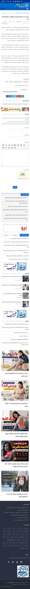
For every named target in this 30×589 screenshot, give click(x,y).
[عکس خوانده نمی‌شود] (23, 174)
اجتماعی (20, 13)
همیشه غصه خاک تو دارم (23, 510)
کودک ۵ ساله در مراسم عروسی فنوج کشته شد (19, 238)
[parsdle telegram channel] (17, 562)
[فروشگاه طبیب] (15, 314)
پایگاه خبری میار (26, 13)
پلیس (16, 545)
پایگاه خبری (25, 545)
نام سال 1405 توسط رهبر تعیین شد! (21, 332)
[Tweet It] (15, 96)
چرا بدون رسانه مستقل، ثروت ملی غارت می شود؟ (17, 206)
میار (7, 542)
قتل (14, 542)
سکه (23, 540)
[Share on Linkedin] (10, 96)
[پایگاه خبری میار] (22, 5)
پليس (20, 545)
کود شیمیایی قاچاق (17, 81)
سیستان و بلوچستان (11, 540)
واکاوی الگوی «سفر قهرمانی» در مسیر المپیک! (19, 339)
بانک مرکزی (26, 531)
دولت (27, 537)
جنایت (22, 534)
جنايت (26, 534)
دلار (4, 534)
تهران (4, 531)
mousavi (18, 21)
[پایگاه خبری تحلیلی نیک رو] (15, 228)
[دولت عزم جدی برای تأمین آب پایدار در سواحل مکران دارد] (26, 278)
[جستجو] (3, 1)
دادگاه (14, 534)
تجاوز (17, 531)
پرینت (4, 21)
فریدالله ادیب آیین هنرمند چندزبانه (21, 520)
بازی (5, 528)
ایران (14, 528)
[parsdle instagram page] (21, 562)
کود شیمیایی (25, 81)
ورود (3, 8)
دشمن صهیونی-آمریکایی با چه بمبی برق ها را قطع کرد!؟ (17, 507)
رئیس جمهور (21, 537)
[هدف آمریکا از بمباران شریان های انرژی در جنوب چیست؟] (26, 295)
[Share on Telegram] (12, 96)
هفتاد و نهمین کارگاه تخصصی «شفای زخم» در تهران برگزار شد (16, 324)
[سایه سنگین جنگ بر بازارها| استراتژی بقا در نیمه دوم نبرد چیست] (26, 304)
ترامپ (13, 531)
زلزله (8, 537)
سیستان (18, 540)
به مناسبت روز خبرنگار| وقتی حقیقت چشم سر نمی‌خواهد (16, 197)
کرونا (8, 545)
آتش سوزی (26, 528)
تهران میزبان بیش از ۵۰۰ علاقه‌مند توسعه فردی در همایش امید (16, 512)
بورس (21, 531)
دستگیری (9, 534)
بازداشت (9, 528)
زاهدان (11, 537)
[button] (3, 145)
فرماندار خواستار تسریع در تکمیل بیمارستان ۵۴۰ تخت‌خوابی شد (15, 241)
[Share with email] (17, 96)
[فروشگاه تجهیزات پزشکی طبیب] (15, 266)
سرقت (27, 540)
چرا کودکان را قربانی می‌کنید (22, 517)
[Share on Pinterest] (20, 96)
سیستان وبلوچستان (24, 542)
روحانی (16, 537)
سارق (4, 537)
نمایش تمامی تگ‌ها (24, 548)
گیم (5, 545)
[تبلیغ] (15, 109)
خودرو (18, 534)
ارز (17, 528)
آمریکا (21, 528)
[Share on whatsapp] (23, 96)
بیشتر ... (3, 321)
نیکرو (4, 542)
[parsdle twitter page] (13, 562)
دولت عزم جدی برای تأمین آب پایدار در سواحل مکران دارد (16, 215)
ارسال (15, 187)
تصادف (8, 531)
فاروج (7, 81)
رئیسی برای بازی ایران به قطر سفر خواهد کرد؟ (19, 515)
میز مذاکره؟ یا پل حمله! (23, 336)
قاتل (17, 542)
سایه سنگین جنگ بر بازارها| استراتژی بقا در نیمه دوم (12, 302)
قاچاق (11, 81)
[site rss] (9, 562)
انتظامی (16, 13)
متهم (11, 542)
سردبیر (16, 85)
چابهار (12, 545)
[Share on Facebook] (7, 96)
